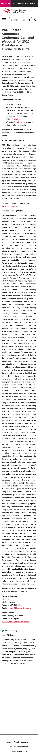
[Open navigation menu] (4, 20)
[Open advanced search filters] (29, 19)
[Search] (23, 19)
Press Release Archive (22, 742)
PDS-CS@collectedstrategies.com (15, 622)
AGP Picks (5, 3)
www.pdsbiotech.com (10, 206)
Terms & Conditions (19, 751)
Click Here (18, 119)
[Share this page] (34, 20)
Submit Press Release (19, 747)
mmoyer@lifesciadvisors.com (19, 608)
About (9, 742)
